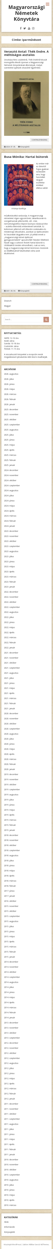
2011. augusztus (11, 1124)
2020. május (9, 749)
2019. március (10, 820)
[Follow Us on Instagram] (33, 28)
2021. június (9, 683)
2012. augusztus (11, 1063)
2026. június (9, 384)
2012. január (9, 1098)
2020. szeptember (12, 728)
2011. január (9, 1154)
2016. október (10, 901)
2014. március (10, 1007)
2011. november (11, 1109)
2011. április (9, 1144)
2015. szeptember (12, 916)
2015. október (10, 911)
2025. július (9, 434)
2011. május (9, 1139)
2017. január (9, 896)
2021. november (11, 657)
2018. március (10, 880)
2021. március (10, 698)
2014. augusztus (11, 982)
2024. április (9, 510)
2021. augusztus (11, 673)
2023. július (9, 556)
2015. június (9, 931)
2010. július (9, 1185)
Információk (9, 1227)
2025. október (10, 419)
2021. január (9, 708)
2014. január (9, 1017)
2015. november (11, 906)
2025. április (9, 450)
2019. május (9, 810)
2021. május (9, 688)
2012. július (9, 1068)
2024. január (9, 526)
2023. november (11, 536)
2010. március (10, 1205)
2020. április (9, 754)
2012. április (9, 1083)
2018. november (11, 840)
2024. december (11, 470)
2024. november (11, 475)
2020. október (10, 723)
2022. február (10, 642)
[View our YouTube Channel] (29, 28)
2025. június (9, 439)
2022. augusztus (11, 612)
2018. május (9, 870)
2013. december (11, 1022)
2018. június (9, 865)
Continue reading (40, 140)
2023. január (9, 586)
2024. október (10, 480)
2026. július (9, 379)
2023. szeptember (12, 546)
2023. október (10, 541)
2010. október (10, 1169)
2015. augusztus (11, 921)
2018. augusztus (11, 855)
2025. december (11, 409)
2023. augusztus (11, 551)
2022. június (9, 622)
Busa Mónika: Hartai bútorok (26, 157)
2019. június (9, 804)
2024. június (9, 500)
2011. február (10, 1149)
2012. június (9, 1073)
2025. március (10, 455)
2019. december (11, 774)
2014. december (11, 961)
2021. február (10, 703)
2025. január (9, 465)
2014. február (10, 1012)
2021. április (9, 693)
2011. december (11, 1103)
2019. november (11, 779)
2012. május (9, 1078)
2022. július (9, 617)
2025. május (9, 445)
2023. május (9, 566)
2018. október (10, 845)
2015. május (9, 936)
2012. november (11, 1048)
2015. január (9, 956)
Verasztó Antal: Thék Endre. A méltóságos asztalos (26, 53)
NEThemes (45, 1244)
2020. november (11, 718)
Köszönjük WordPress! (12, 1244)
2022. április (9, 632)
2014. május (9, 997)
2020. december (11, 713)
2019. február (10, 825)
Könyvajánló (24, 147)
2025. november (11, 414)
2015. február (10, 951)
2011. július (9, 1129)
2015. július (9, 926)
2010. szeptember (12, 1174)
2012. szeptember (12, 1058)
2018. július (9, 860)
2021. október (10, 662)
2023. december (11, 531)
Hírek (6, 1222)
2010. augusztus (11, 1179)
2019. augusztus (11, 794)
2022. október (10, 602)
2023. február (10, 581)
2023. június (9, 561)
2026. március (10, 394)
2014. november (11, 967)
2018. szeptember (12, 850)
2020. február (10, 764)
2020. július (9, 738)
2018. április (9, 875)
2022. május (9, 627)
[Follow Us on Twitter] (24, 28)
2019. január (9, 830)
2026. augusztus (11, 374)
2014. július (9, 987)
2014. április (9, 1002)
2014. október (10, 972)
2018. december (11, 835)
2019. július (9, 799)
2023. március (10, 576)
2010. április (9, 1200)
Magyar (7, 306)
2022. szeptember (12, 607)
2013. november (11, 1027)
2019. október (10, 784)
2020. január (9, 769)
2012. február (10, 1093)
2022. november (11, 597)
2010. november (11, 1164)
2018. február (10, 886)
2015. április (9, 941)
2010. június (9, 1190)
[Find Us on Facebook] (20, 28)
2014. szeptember (12, 977)
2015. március (10, 946)
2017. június (9, 891)
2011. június (9, 1134)
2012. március (10, 1088)
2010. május (9, 1195)
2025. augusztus (11, 429)
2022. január (9, 647)
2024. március (10, 515)
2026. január (9, 404)
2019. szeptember (12, 789)
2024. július (9, 495)
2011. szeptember (12, 1119)
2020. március (10, 759)
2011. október (10, 1114)
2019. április (9, 814)
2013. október (10, 1033)
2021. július (9, 678)
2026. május (9, 389)
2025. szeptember (12, 424)
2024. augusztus (11, 490)
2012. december (11, 1043)
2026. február (10, 399)
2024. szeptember (12, 485)
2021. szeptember (12, 668)
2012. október (10, 1053)
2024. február (10, 521)
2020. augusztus (11, 733)
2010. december (11, 1159)
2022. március (10, 637)
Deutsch (7, 300)
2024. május (9, 505)
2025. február (10, 460)
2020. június (9, 744)
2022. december (11, 591)
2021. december (11, 652)
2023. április (9, 571)
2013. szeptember (12, 1037)
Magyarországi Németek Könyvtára (26, 13)
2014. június (9, 992)
